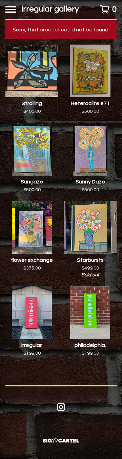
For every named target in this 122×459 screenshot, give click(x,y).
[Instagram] (61, 407)
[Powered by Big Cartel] (61, 440)
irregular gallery (50, 9)
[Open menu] (10, 9)
